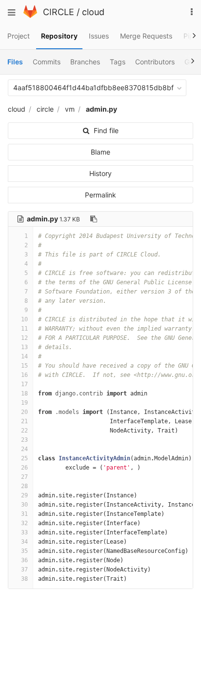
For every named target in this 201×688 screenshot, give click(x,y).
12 (24, 337)
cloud (93, 12)
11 (24, 328)
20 (24, 412)
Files (15, 62)
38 (24, 578)
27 (24, 476)
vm (70, 109)
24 (24, 449)
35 (24, 551)
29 (24, 495)
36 (24, 560)
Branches (85, 62)
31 (24, 514)
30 (24, 504)
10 (24, 319)
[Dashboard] (30, 15)
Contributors (155, 62)
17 (24, 384)
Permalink (100, 195)
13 (24, 347)
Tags (117, 62)
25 (24, 458)
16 (24, 375)
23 (24, 439)
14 (24, 356)
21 (24, 421)
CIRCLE (58, 12)
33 (24, 532)
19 (24, 402)
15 (24, 365)
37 (24, 569)
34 (24, 541)
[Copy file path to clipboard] (94, 219)
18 (24, 393)
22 (24, 430)
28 (24, 486)
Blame (100, 152)
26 (24, 467)
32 (24, 523)
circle (45, 109)
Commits (46, 62)
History (100, 173)
